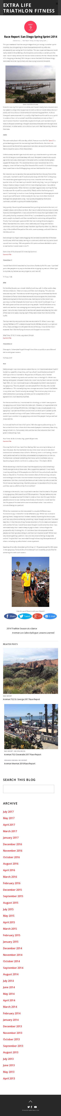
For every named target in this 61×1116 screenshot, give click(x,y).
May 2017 (8, 818)
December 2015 (12, 889)
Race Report (26, 41)
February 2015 (11, 935)
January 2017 (10, 837)
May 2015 (8, 915)
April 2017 (9, 824)
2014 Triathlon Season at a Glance (22, 628)
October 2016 (11, 857)
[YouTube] (34, 1106)
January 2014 (10, 1020)
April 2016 (9, 870)
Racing (31, 41)
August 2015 (10, 902)
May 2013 (8, 1072)
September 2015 (13, 896)
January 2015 (10, 941)
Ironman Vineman (11, 760)
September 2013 (13, 1046)
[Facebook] (31, 1106)
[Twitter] (28, 1106)
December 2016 (12, 844)
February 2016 (11, 883)
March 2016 (10, 876)
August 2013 (10, 1052)
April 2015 (9, 922)
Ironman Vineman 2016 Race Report (19, 763)
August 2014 (10, 974)
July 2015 (8, 909)
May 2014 (8, 994)
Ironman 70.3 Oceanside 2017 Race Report (22, 754)
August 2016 (10, 863)
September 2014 (13, 968)
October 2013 (11, 1039)
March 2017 (10, 831)
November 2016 (12, 850)
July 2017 (8, 811)
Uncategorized (19, 751)
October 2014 (11, 961)
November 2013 (12, 1033)
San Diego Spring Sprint (40, 41)
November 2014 (12, 955)
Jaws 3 (51, 141)
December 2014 (12, 948)
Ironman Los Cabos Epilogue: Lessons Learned (33, 632)
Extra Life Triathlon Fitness (29, 1110)
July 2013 (8, 1059)
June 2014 (9, 987)
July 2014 (8, 981)
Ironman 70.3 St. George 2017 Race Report (21, 699)
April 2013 (9, 1078)
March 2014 (10, 1007)
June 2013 (9, 1065)
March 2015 (10, 928)
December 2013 (12, 1026)
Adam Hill (16, 40)
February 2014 (11, 1013)
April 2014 (9, 1000)
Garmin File (7, 254)
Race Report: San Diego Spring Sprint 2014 (30, 36)
